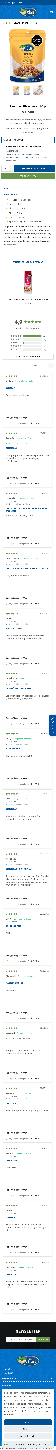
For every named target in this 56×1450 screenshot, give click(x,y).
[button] (32, 423)
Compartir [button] (13, 418)
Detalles (8, 188)
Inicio (5, 23)
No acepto (28, 1429)
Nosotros (8, 1369)
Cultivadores (10, 1372)
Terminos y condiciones (37, 1444)
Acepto (28, 1422)
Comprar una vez (14, 140)
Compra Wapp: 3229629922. (14, 2)
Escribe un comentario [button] (29, 356)
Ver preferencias (28, 1436)
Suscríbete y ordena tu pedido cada (23, 146)
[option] (27, 289)
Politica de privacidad (14, 1444)
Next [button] (51, 284)
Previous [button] (2, 284)
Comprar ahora (28, 176)
